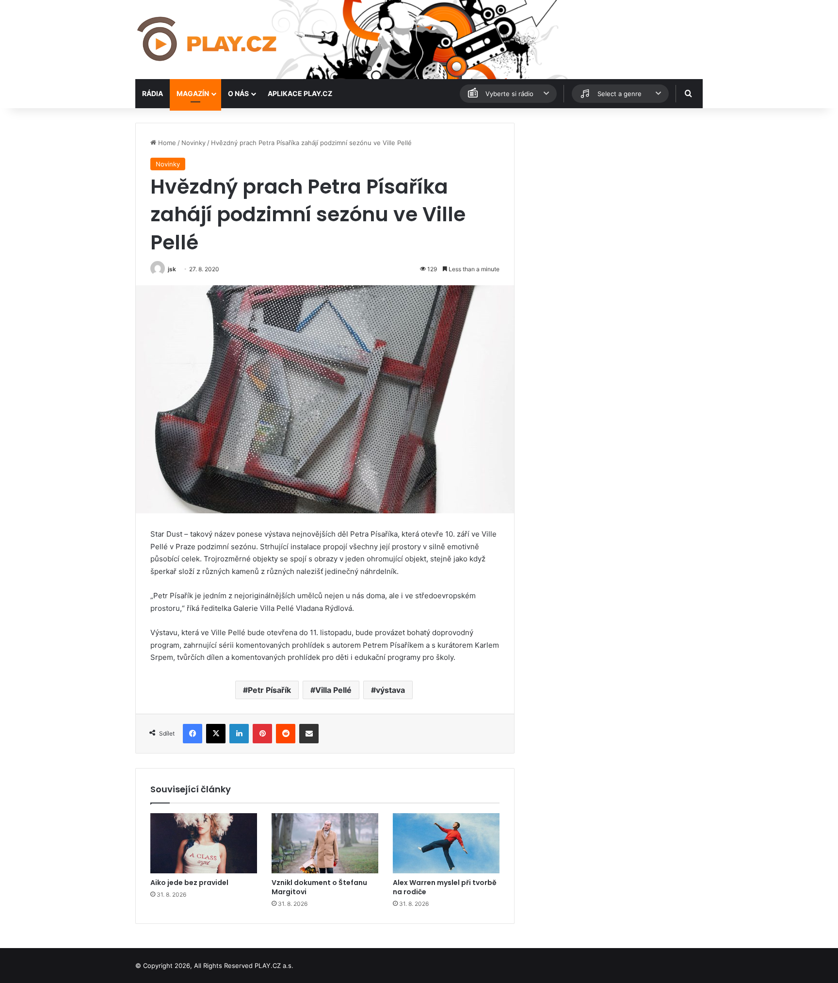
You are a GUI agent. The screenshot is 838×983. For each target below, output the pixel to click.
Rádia (152, 93)
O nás (238, 93)
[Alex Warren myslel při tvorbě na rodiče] (446, 843)
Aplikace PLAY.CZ (300, 93)
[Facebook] (192, 733)
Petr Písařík (269, 690)
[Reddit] (285, 733)
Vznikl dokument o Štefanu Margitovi (319, 887)
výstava (390, 690)
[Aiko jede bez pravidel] (203, 843)
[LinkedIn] (239, 733)
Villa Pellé (333, 690)
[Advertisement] (613, 191)
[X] (216, 733)
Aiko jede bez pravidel (189, 882)
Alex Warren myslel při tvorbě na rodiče (445, 887)
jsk (172, 269)
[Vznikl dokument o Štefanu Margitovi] (325, 843)
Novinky (193, 143)
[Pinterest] (262, 733)
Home (166, 143)
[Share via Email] (309, 733)
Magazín (193, 93)
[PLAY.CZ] (207, 40)
